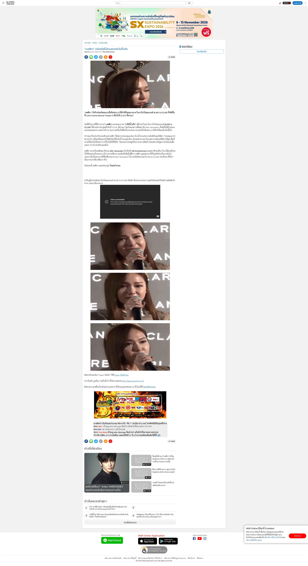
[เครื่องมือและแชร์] (305, 3)
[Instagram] (204, 538)
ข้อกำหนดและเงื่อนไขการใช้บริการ (150, 558)
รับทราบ (297, 535)
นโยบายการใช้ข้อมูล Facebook (175, 558)
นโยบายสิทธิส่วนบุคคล (254, 540)
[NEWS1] (287, 3)
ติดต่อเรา (200, 558)
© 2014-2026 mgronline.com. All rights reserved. (154, 560)
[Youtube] (200, 538)
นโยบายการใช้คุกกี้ (129, 558)
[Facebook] (194, 538)
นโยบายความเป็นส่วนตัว (113, 558)
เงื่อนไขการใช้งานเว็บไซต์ (273, 537)
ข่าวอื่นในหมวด (130, 522)
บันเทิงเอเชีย (103, 43)
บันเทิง (94, 43)
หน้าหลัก (87, 43)
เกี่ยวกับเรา (191, 558)
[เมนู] (3, 3)
